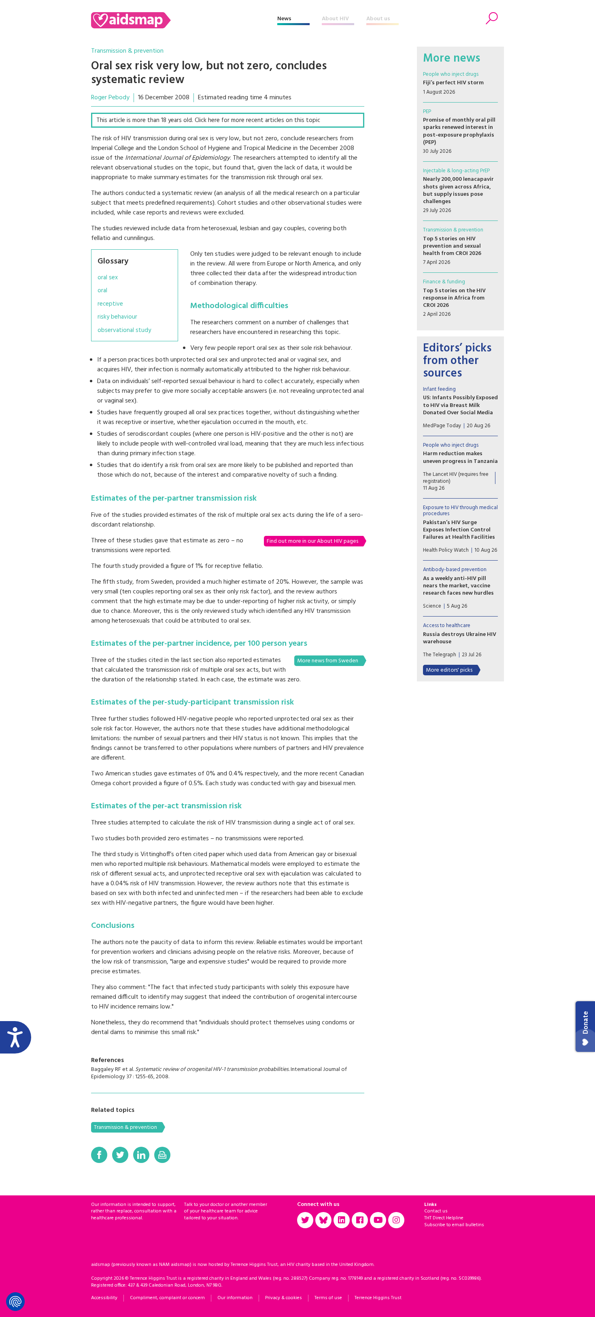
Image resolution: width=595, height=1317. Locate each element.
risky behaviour (117, 317)
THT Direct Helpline (443, 1218)
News (284, 19)
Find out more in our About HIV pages (312, 541)
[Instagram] (396, 1220)
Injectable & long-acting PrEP (456, 171)
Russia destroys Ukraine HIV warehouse (459, 638)
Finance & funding (444, 282)
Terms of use (328, 1298)
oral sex (108, 278)
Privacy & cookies (283, 1298)
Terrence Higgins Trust (378, 1298)
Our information (235, 1298)
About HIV (335, 19)
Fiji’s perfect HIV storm (453, 83)
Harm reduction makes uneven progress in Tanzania (460, 457)
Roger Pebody (110, 97)
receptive (110, 304)
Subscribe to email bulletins (454, 1225)
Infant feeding (439, 389)
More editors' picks (449, 670)
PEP (427, 111)
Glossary (113, 261)
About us (378, 19)
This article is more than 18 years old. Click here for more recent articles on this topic (208, 120)
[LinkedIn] (141, 1155)
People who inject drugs (450, 74)
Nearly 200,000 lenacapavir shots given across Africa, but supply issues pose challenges (458, 190)
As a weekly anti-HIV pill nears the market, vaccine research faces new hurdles (458, 586)
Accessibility (104, 1298)
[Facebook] (99, 1155)
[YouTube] (378, 1220)
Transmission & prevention (127, 51)
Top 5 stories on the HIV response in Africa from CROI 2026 (454, 298)
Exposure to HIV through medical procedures (460, 510)
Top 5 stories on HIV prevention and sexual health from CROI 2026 (452, 246)
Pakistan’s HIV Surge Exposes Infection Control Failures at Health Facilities (459, 530)
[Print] (162, 1155)
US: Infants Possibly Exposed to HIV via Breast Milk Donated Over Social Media (460, 405)
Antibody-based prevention (455, 569)
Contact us (436, 1211)
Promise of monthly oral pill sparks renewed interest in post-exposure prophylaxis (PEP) (459, 131)
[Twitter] (120, 1155)
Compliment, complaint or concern (167, 1298)
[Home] (184, 20)
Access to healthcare (446, 625)
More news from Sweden (327, 661)
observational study (124, 330)
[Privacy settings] (15, 1301)
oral (102, 291)
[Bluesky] (323, 1220)
